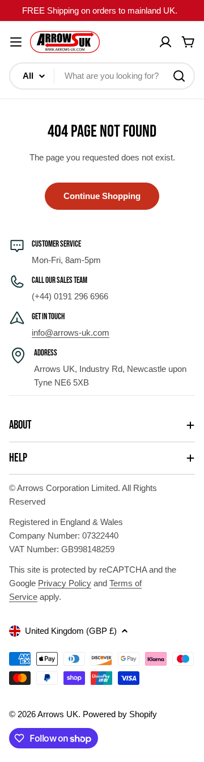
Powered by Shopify (120, 714)
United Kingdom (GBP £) (71, 631)
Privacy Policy (64, 583)
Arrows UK (57, 714)
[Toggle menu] (16, 42)
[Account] (165, 42)
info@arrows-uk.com (70, 332)
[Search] (179, 76)
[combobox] (102, 76)
